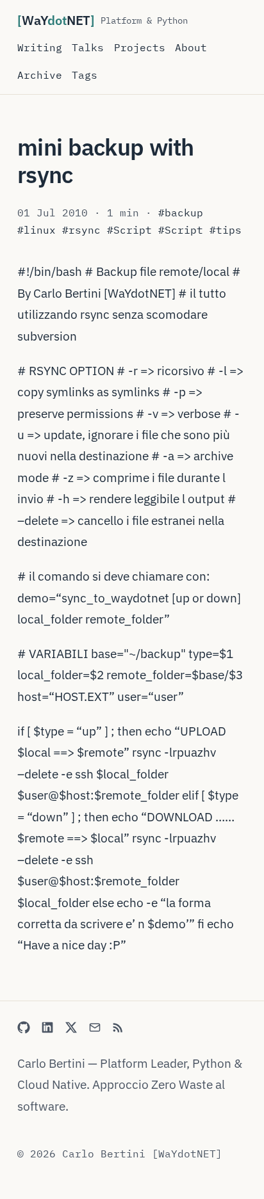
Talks (88, 47)
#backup (180, 212)
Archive (39, 74)
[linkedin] (47, 1027)
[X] (71, 1027)
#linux (36, 229)
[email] (94, 1027)
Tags (84, 74)
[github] (23, 1027)
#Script (129, 229)
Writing (39, 47)
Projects (139, 47)
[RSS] (118, 1027)
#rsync (81, 229)
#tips (226, 229)
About (191, 47)
